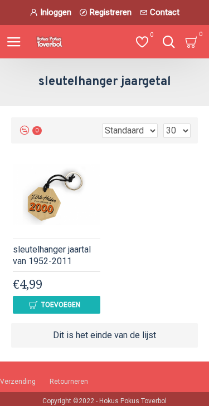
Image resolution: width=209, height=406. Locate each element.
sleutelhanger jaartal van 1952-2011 (52, 255)
